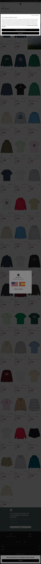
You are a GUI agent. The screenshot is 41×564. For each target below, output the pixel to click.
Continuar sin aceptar (35, 15)
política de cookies (30, 25)
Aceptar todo (20, 33)
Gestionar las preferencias (21, 30)
